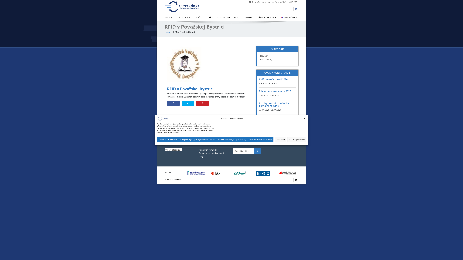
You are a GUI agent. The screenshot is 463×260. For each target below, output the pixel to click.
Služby (198, 17)
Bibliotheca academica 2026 (275, 91)
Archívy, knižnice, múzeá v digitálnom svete (274, 104)
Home (167, 32)
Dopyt (237, 17)
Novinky (264, 56)
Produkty (170, 17)
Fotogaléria (223, 17)
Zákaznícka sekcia (267, 17)
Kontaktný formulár (208, 150)
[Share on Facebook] (173, 103)
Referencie (185, 17)
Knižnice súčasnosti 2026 (273, 79)
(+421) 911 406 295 (287, 2)
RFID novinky (266, 59)
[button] (304, 118)
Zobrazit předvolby (297, 139)
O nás (209, 17)
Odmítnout (280, 139)
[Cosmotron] (182, 5)
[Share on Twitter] (188, 103)
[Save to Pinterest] (202, 103)
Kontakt (249, 17)
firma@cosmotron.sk (263, 2)
